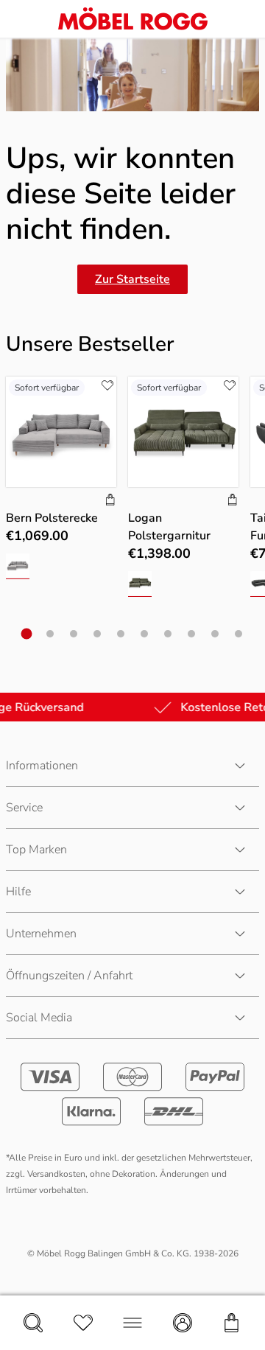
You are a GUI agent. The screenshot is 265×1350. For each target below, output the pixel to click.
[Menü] (132, 1322)
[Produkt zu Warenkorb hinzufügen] (110, 501)
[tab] (26, 634)
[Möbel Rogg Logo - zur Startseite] (133, 18)
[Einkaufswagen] (231, 1322)
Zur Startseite (132, 279)
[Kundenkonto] (182, 1322)
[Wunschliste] (83, 1322)
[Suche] (33, 1322)
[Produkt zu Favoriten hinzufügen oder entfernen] (107, 385)
